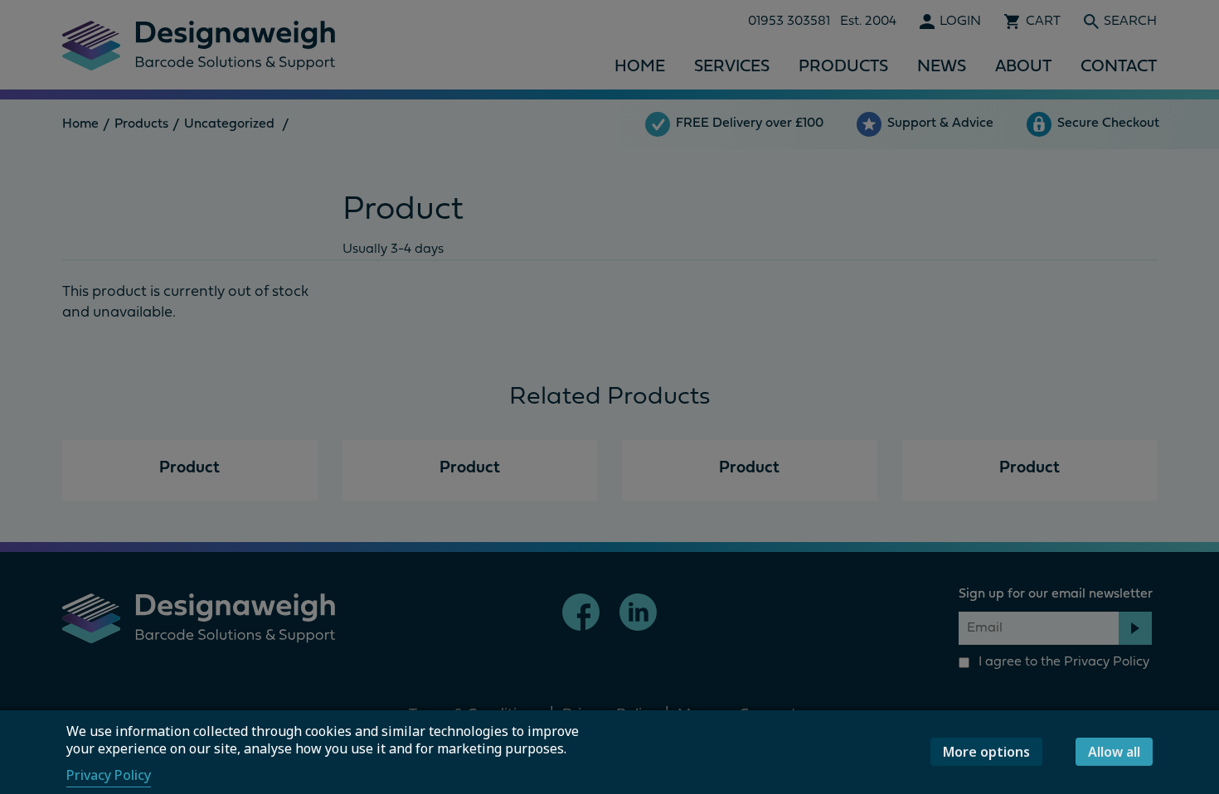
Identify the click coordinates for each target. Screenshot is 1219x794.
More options (986, 752)
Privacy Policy (108, 775)
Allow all (1114, 752)
